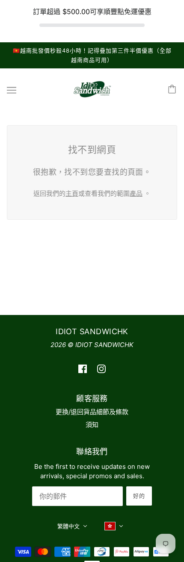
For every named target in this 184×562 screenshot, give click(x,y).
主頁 (71, 193)
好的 (139, 495)
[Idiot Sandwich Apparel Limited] (92, 98)
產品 (136, 193)
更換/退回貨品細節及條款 (92, 412)
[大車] (173, 89)
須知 (92, 425)
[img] (82, 369)
